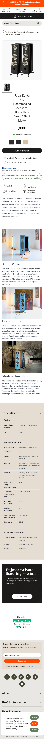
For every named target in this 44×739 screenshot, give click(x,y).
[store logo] (22, 10)
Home (4, 30)
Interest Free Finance (23, 16)
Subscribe (22, 661)
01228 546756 (20, 162)
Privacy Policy (33, 666)
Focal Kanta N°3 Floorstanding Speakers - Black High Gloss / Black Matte (22, 33)
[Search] (38, 23)
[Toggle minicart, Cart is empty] (40, 9)
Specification (12, 413)
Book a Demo (22, 596)
